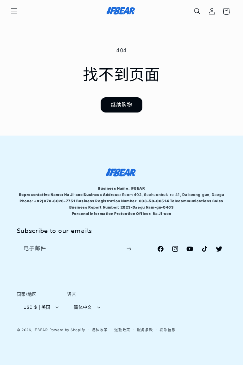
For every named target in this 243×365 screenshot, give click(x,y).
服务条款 (145, 330)
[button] (14, 11)
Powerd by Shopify (67, 330)
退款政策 (122, 330)
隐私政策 (100, 330)
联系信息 (167, 330)
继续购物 (121, 105)
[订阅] (129, 248)
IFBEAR (40, 330)
